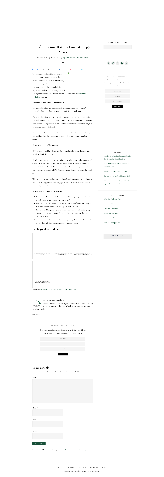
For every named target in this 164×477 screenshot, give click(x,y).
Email (34, 420)
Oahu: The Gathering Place (112, 199)
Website (35, 431)
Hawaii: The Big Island (111, 213)
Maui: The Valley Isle (110, 204)
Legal (75, 289)
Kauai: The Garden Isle (111, 208)
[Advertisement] (82, 20)
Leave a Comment (83, 57)
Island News (68, 289)
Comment (36, 377)
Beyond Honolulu (11, 3)
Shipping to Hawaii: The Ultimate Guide (117, 176)
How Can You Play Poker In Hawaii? (116, 171)
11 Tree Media (96, 471)
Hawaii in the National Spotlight (52, 289)
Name (34, 408)
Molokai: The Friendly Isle (112, 218)
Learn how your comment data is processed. (76, 450)
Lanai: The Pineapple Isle (112, 223)
